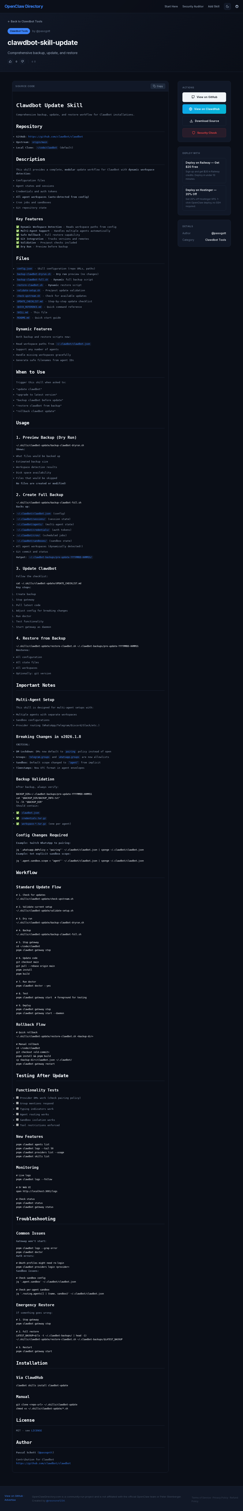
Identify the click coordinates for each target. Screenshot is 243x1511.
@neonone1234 (55, 1500)
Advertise (10, 1499)
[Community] (236, 6)
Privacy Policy (220, 1497)
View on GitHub (207, 97)
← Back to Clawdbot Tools (25, 21)
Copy (160, 86)
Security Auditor (193, 6)
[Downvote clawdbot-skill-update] (22, 61)
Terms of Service (201, 1497)
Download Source (207, 120)
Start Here (171, 6)
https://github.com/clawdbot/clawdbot (55, 136)
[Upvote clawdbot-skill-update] (10, 61)
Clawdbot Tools (19, 31)
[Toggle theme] (227, 6)
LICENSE (36, 1430)
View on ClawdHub (207, 109)
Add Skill (213, 6)
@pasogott (46, 1452)
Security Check (207, 132)
